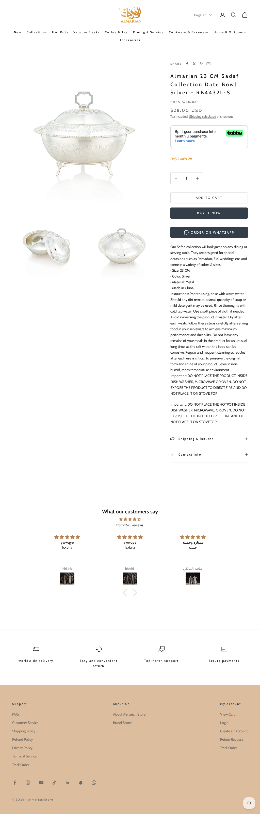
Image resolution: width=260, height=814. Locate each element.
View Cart (227, 714)
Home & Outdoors (230, 32)
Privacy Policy (22, 748)
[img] (130, 519)
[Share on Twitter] (194, 64)
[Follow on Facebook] (14, 782)
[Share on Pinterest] (201, 64)
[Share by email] (208, 64)
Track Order (20, 765)
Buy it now (209, 213)
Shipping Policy (23, 731)
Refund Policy (22, 739)
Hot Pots (60, 32)
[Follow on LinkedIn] (67, 782)
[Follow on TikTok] (54, 782)
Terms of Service (24, 756)
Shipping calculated (202, 116)
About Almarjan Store (129, 714)
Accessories (130, 40)
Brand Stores (122, 722)
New (17, 32)
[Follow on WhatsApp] (93, 782)
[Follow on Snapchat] (80, 782)
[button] (126, 592)
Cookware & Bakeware (188, 32)
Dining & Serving (148, 32)
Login (224, 722)
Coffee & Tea (116, 32)
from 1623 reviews (129, 525)
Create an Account (234, 731)
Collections (37, 32)
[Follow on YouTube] (41, 782)
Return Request (231, 739)
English (200, 15)
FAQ (15, 714)
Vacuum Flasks (86, 32)
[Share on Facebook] (187, 64)
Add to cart (209, 198)
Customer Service (25, 722)
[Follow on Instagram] (27, 782)
